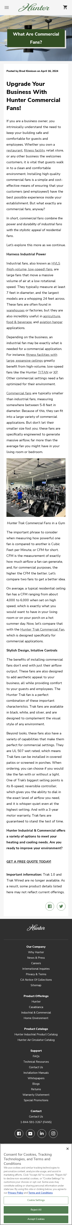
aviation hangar (51, 322)
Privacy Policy (15, 1193)
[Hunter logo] (34, 7)
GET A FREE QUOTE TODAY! (28, 861)
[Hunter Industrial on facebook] (19, 1133)
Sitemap (36, 985)
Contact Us (36, 1067)
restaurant (14, 150)
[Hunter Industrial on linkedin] (41, 1133)
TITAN (43, 372)
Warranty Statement (36, 1095)
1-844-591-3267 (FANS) (36, 1122)
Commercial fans (18, 393)
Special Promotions (36, 1100)
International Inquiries (36, 969)
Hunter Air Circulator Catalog (36, 1040)
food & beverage (19, 322)
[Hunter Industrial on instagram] (53, 1133)
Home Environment (36, 1018)
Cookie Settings (36, 1200)
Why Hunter (36, 952)
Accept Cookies (36, 1219)
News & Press (36, 958)
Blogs (36, 1084)
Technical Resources (36, 1062)
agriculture (51, 316)
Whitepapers (36, 1078)
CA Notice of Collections (36, 980)
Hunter (36, 1001)
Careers (36, 963)
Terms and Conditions (40, 1193)
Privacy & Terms (36, 974)
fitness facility (34, 150)
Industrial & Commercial (36, 1012)
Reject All (36, 1209)
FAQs (36, 1056)
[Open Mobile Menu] (6, 8)
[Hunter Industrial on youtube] (30, 1133)
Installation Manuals (36, 1073)
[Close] (68, 1149)
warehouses (15, 310)
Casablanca (36, 1007)
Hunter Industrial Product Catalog (36, 1034)
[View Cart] (65, 7)
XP (55, 372)
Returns (36, 1089)
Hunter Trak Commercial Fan (42, 629)
